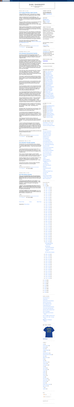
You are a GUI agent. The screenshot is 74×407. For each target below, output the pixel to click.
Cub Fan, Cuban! (49, 117)
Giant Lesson (49, 108)
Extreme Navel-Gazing (47, 354)
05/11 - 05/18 (47, 241)
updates (44, 388)
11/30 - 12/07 (47, 192)
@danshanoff (49, 14)
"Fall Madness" (48, 85)
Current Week (45, 45)
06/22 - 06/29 (48, 231)
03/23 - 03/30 (48, 262)
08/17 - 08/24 (48, 217)
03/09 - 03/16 (48, 266)
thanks (44, 382)
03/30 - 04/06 (48, 261)
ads (43, 344)
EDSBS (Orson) (46, 137)
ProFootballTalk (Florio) (47, 141)
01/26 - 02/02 (48, 276)
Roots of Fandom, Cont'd (47, 124)
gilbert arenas (45, 357)
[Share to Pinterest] (32, 47)
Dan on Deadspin (46, 311)
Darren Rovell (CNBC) (47, 175)
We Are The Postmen (47, 153)
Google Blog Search (47, 305)
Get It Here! (45, 338)
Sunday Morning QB (47, 168)
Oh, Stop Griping (49, 79)
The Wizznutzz (46, 163)
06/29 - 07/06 (48, 229)
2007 (45, 290)
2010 (45, 285)
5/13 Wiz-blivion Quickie (25, 174)
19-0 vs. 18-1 (49, 112)
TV (43, 387)
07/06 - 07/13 (48, 228)
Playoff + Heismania (49, 77)
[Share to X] (30, 47)
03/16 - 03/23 (48, 264)
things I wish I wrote (46, 384)
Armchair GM (45, 172)
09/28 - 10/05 (48, 207)
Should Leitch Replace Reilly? (49, 125)
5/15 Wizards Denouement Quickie (28, 53)
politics (44, 372)
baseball (44, 347)
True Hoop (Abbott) (46, 140)
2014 (45, 185)
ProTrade (45, 174)
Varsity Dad (45, 299)
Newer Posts (21, 201)
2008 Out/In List (49, 74)
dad (43, 351)
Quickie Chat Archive (47, 302)
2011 (45, 283)
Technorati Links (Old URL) (48, 308)
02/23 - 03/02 (48, 269)
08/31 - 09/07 (48, 214)
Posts (45, 394)
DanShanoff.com (46, 297)
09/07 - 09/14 (48, 212)
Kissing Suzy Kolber (47, 135)
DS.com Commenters (47, 131)
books (44, 348)
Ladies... (44, 157)
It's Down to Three (49, 80)
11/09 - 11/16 (47, 197)
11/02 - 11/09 (47, 199)
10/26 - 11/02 (47, 200)
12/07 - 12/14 (48, 190)
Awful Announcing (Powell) (48, 147)
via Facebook (47, 20)
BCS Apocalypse (49, 88)
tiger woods (45, 385)
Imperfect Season (50, 113)
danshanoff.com (46, 353)
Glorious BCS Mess (50, 114)
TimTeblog (45, 156)
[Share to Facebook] (31, 47)
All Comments (47, 396)
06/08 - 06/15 (48, 234)
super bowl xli (45, 379)
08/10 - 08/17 (48, 219)
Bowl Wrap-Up (48, 72)
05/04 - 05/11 (47, 254)
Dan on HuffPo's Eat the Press (49, 315)
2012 (45, 281)
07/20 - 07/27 (48, 224)
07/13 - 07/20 (48, 226)
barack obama (45, 345)
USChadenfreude (49, 89)
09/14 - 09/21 (48, 211)
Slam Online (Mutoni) (47, 165)
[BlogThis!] (29, 47)
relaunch (44, 375)
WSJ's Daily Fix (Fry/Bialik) (48, 150)
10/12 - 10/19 (48, 204)
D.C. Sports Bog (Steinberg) (48, 144)
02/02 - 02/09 (48, 274)
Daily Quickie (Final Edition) (48, 300)
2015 (45, 184)
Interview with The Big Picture (48, 309)
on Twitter (48, 22)
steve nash (45, 378)
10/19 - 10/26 (48, 202)
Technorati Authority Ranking (48, 306)
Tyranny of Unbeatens (50, 86)
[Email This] (28, 47)
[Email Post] (27, 47)
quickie (44, 373)
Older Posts (39, 201)
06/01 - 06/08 (48, 236)
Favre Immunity (50, 109)
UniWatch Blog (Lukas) (47, 177)
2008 (45, 288)
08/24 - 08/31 (48, 216)
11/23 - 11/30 (47, 194)
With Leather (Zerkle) (47, 134)
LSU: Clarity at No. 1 (49, 94)
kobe (44, 360)
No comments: (23, 47)
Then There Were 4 (49, 81)
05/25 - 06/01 (48, 238)
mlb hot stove (45, 362)
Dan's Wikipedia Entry (47, 303)
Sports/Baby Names (50, 105)
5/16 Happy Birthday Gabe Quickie (28, 12)
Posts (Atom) (26, 204)
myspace (44, 363)
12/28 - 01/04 (48, 187)
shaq (44, 376)
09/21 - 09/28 (48, 209)
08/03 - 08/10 (48, 221)
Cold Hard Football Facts (48, 171)
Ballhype (44, 166)
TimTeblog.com (46, 51)
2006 (45, 292)
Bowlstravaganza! (49, 76)
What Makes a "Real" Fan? (48, 122)
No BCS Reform (50, 110)
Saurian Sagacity (46, 159)
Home (30, 201)
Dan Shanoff (37, 5)
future (44, 356)
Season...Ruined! (49, 90)
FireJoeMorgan (46, 138)
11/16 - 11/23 (47, 195)
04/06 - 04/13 (48, 259)
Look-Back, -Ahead (49, 75)
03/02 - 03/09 (48, 267)
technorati (45, 381)
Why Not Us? (49, 107)
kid (43, 359)
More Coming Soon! (47, 178)
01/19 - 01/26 (48, 278)
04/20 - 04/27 (48, 257)
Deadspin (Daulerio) (47, 132)
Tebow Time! (48, 91)
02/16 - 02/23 (48, 271)
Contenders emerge (49, 93)
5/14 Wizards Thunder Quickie (27, 142)
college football (46, 350)
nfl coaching (45, 369)
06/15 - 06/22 (48, 233)
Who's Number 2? (49, 84)
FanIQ (44, 169)
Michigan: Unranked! (50, 95)
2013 (45, 280)
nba (43, 366)
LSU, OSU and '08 (49, 71)
